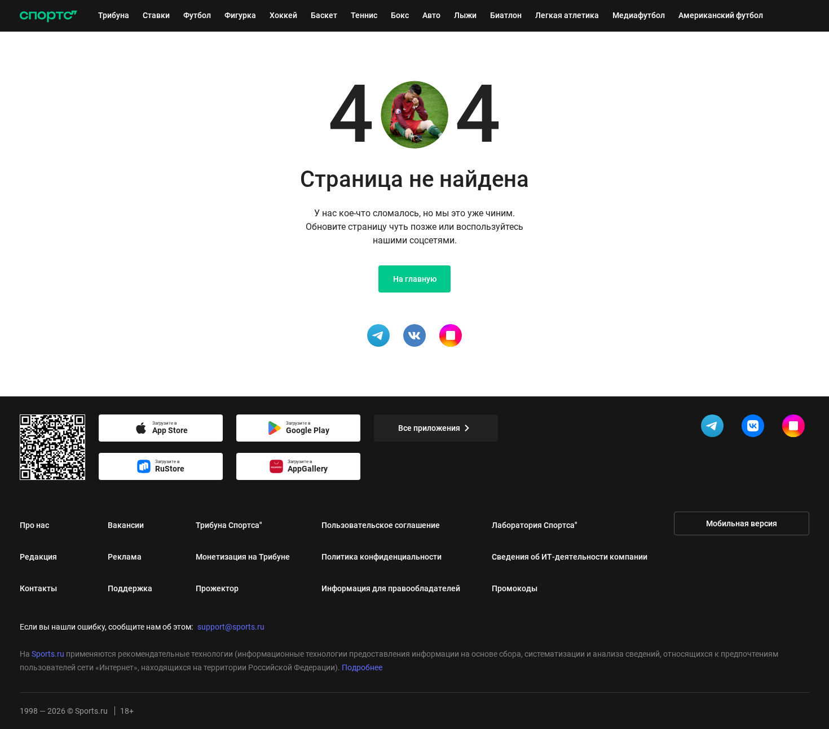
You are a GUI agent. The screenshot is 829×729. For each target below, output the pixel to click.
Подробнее (362, 667)
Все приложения (429, 428)
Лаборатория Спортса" (534, 525)
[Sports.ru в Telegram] (714, 428)
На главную (414, 278)
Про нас (34, 525)
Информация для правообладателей (390, 588)
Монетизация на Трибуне (243, 556)
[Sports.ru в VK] (755, 428)
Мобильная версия (741, 523)
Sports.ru (48, 653)
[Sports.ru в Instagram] (795, 428)
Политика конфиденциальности (381, 556)
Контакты (38, 588)
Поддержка (130, 588)
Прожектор (217, 588)
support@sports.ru (230, 626)
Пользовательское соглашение (380, 525)
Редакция (38, 556)
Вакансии (126, 525)
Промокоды (514, 588)
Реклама (125, 556)
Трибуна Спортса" (229, 525)
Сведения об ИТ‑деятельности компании (569, 556)
